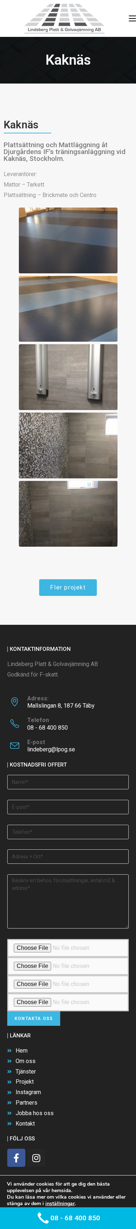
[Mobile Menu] (132, 18)
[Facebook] (16, 1158)
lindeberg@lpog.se (51, 749)
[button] (67, 587)
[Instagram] (36, 1158)
